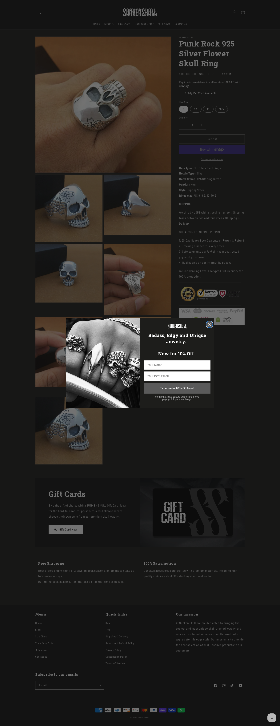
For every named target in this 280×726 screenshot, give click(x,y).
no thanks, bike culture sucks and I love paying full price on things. (177, 398)
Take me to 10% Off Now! (177, 388)
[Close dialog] (209, 324)
